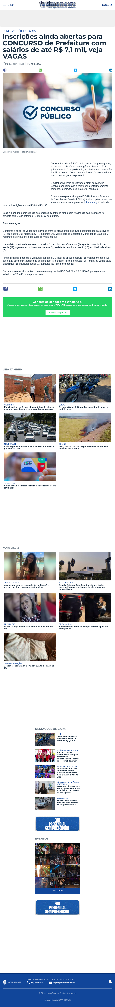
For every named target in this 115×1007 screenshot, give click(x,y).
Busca (105, 5)
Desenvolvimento (51, 1000)
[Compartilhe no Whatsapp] (40, 70)
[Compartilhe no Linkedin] (110, 70)
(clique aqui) (90, 202)
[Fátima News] (57, 5)
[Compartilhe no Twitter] (75, 70)
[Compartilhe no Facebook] (4, 70)
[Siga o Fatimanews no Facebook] (110, 981)
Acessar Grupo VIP (58, 312)
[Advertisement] (25, 181)
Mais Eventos (57, 891)
